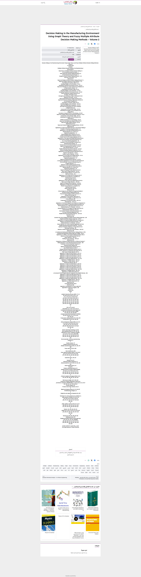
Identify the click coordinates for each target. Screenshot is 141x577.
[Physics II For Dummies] (63, 527)
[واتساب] (88, 43)
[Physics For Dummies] (48, 527)
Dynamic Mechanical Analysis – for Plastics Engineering (55, 477)
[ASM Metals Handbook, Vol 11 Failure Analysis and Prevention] (92, 501)
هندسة (94, 26)
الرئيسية (97, 26)
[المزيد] (85, 43)
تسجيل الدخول (70, 454)
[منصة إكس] (91, 43)
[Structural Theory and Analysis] (92, 527)
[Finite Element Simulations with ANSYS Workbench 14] (78, 501)
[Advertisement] (70, 14)
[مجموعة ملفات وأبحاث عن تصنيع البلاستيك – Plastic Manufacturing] (63, 501)
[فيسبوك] (94, 43)
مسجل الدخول (79, 552)
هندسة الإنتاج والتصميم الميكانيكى (86, 26)
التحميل (71, 59)
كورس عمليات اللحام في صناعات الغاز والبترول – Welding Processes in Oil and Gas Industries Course (86, 478)
